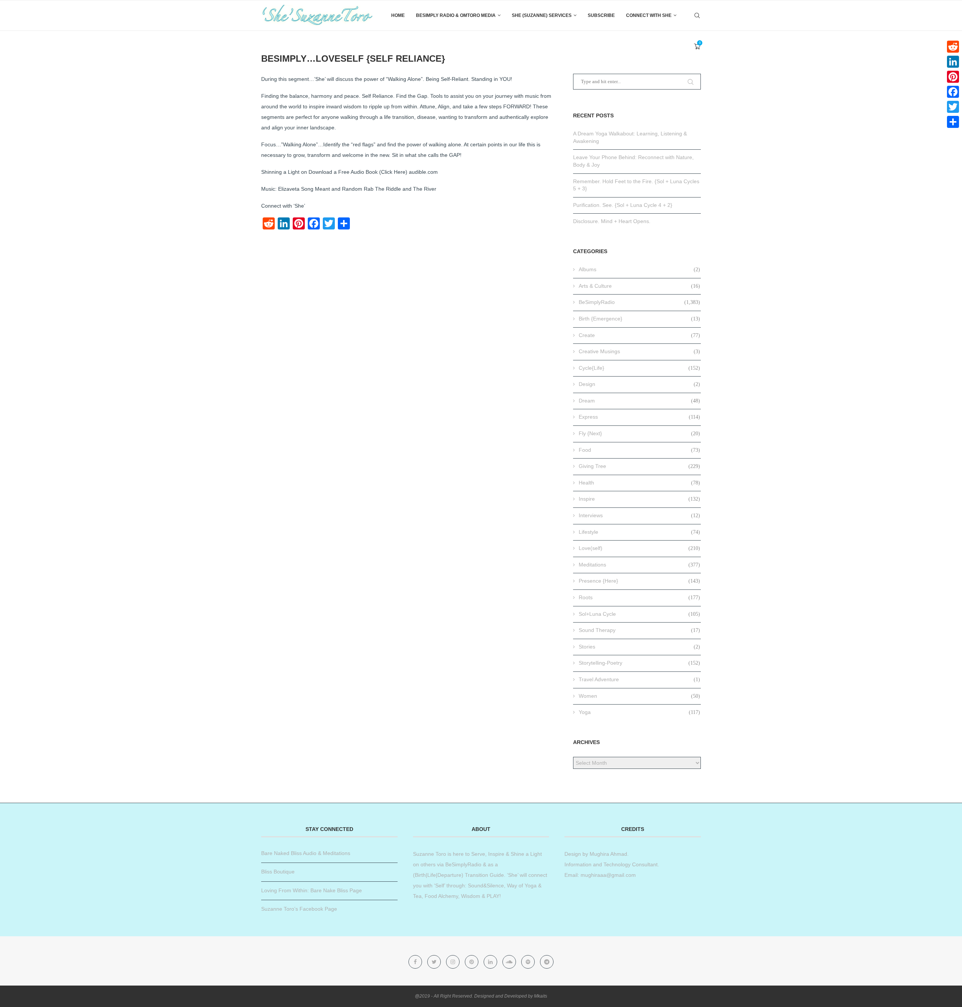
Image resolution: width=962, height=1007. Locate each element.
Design (639, 384)
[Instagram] (453, 962)
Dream (639, 401)
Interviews (639, 515)
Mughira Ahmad (607, 854)
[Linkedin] (491, 962)
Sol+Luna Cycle (639, 614)
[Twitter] (434, 962)
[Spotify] (528, 962)
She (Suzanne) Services (542, 15)
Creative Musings (639, 351)
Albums (639, 269)
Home (398, 15)
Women (639, 696)
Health (639, 483)
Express (639, 417)
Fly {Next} (639, 433)
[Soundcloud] (510, 962)
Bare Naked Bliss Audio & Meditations (305, 853)
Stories (639, 647)
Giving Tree (639, 466)
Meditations (639, 565)
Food (639, 450)
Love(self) (639, 548)
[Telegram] (546, 962)
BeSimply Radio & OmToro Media (456, 15)
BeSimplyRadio (639, 302)
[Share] (952, 121)
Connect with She (649, 15)
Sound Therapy (639, 630)
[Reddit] (952, 46)
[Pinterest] (472, 962)
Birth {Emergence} (639, 319)
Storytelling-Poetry (639, 663)
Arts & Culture (639, 286)
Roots (639, 597)
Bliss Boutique (278, 872)
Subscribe (601, 15)
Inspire (639, 499)
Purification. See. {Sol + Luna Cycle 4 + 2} (622, 205)
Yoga (639, 712)
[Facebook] (416, 962)
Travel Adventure (639, 679)
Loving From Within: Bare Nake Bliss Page (311, 890)
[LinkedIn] (952, 61)
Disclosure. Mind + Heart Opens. (611, 221)
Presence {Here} (639, 581)
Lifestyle (639, 532)
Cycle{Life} (639, 368)
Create (639, 335)
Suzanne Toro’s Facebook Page (299, 909)
